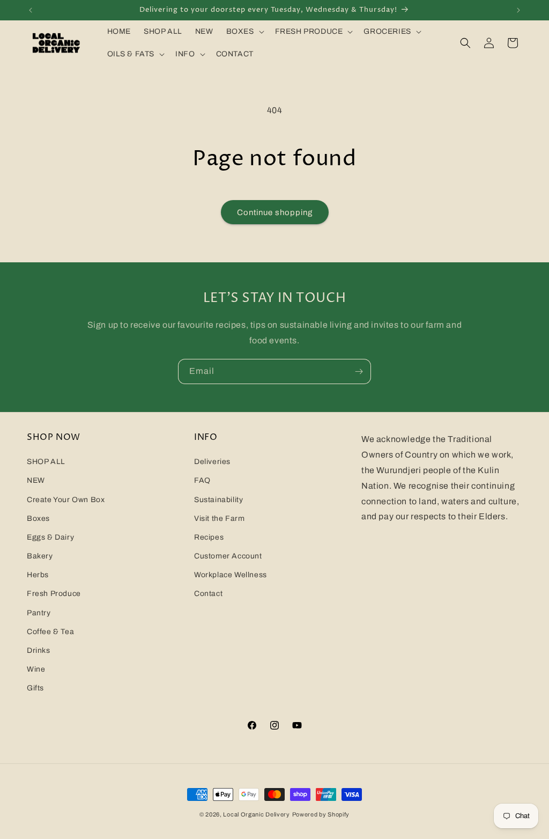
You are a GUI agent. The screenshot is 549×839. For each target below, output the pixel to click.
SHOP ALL (46, 462)
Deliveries (212, 462)
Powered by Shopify (321, 814)
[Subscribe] (358, 371)
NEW (36, 480)
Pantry (39, 613)
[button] (244, 31)
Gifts (35, 688)
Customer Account (228, 556)
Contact (208, 594)
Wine (36, 669)
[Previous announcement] (30, 10)
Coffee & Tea (50, 632)
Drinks (38, 650)
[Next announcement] (518, 10)
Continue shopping (275, 212)
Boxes (38, 518)
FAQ (202, 480)
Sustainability (218, 500)
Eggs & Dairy (50, 537)
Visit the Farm (219, 518)
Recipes (209, 537)
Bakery (40, 556)
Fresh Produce (54, 594)
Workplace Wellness (230, 575)
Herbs (38, 575)
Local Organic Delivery (256, 814)
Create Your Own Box (66, 500)
